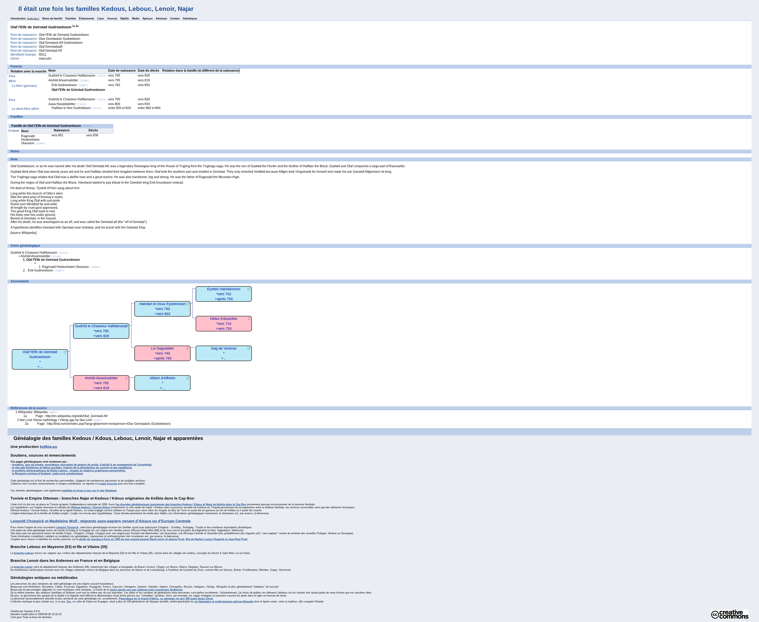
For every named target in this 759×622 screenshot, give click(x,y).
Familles (70, 18)
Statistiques (190, 18)
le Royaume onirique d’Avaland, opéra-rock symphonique (47, 473)
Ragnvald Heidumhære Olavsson (33, 139)
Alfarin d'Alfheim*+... (162, 383)
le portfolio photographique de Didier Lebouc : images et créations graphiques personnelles (68, 470)
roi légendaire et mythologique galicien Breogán (224, 601)
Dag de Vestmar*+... (224, 353)
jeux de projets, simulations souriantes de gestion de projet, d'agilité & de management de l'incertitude (88, 464)
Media (135, 18)
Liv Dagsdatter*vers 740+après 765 (162, 353)
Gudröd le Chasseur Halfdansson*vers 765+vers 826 (101, 331)
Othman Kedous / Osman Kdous (90, 507)
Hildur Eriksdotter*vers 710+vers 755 (223, 323)
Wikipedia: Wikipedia (38, 412)
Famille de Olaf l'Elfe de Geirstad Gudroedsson (51, 125)
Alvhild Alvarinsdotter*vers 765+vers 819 (101, 383)
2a (77, 26)
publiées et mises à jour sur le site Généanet (89, 490)
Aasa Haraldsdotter (67, 104)
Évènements (86, 18)
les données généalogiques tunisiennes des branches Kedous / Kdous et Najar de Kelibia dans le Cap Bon (181, 504)
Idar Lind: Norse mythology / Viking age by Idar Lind (61, 420)
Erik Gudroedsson (70, 85)
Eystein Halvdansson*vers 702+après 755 (223, 294)
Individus (33, 18)
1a (73, 26)
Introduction (18, 18)
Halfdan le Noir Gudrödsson (77, 108)
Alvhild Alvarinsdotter (68, 80)
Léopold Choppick (67, 527)
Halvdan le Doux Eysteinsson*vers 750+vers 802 (162, 309)
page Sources (108, 483)
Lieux (100, 18)
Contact (174, 18)
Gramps (28, 611)
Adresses (161, 18)
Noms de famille (52, 18)
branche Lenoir (23, 566)
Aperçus (148, 18)
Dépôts (124, 18)
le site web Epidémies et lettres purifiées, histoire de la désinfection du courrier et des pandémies (72, 467)
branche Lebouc (24, 553)
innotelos (18, 464)
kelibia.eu (48, 447)
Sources (112, 18)
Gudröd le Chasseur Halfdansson (77, 75)
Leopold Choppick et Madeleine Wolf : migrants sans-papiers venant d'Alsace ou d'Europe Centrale (100, 521)
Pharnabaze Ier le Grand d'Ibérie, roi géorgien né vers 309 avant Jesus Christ (166, 598)
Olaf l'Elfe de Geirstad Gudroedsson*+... (40, 359)
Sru (69, 601)
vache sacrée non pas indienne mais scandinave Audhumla (146, 589)
